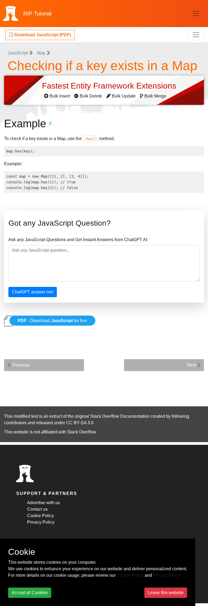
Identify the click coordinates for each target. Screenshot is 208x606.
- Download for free (52, 320)
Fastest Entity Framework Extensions (110, 85)
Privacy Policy (40, 522)
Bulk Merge (155, 96)
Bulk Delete (91, 96)
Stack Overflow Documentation (120, 416)
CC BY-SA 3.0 (79, 422)
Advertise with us (43, 502)
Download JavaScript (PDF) (42, 35)
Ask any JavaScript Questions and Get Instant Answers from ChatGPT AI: (78, 239)
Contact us (37, 509)
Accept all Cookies (30, 592)
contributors (15, 422)
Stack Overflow (81, 432)
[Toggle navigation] (196, 13)
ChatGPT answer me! (32, 292)
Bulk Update (124, 96)
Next (192, 365)
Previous (20, 365)
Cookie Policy (40, 515)
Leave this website (166, 592)
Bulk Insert (59, 96)
